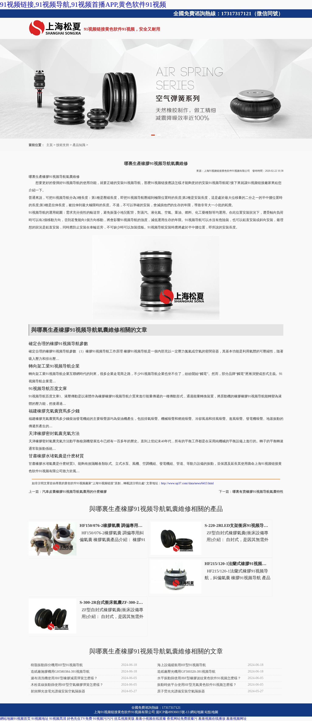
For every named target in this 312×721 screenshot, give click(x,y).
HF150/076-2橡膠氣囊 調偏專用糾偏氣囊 (117, 525)
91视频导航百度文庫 (48, 388)
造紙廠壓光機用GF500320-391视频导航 (186, 671)
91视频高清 (57, 718)
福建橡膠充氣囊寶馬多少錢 (54, 411)
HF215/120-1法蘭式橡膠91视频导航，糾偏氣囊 (248, 563)
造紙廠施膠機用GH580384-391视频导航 (60, 671)
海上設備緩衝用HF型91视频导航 (181, 665)
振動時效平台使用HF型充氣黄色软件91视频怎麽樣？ (196, 684)
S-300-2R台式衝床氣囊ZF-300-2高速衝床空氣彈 (124, 602)
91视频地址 (39, 718)
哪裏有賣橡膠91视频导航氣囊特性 (257, 491)
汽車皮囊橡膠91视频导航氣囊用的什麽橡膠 (74, 491)
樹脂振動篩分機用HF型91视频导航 (57, 665)
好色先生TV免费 (79, 718)
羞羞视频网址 (236, 718)
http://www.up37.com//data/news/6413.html (187, 483)
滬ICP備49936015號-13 (172, 712)
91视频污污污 (103, 718)
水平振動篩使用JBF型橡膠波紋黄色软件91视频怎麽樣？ (199, 678)
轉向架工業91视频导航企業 (54, 366)
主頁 (49, 145)
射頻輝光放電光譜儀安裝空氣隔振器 (58, 691)
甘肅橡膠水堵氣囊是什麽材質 (56, 456)
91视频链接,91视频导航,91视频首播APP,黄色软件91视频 (83, 4)
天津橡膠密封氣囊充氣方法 (54, 433)
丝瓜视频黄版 (124, 718)
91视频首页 (22, 718)
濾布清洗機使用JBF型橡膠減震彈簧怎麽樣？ (64, 678)
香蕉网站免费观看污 (182, 718)
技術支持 (62, 145)
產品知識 (79, 145)
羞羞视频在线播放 (211, 718)
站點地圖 (211, 712)
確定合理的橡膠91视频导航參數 (58, 343)
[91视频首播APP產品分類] (156, 89)
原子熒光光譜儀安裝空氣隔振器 (181, 691)
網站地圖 (197, 712)
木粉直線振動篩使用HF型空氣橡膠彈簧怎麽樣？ (67, 684)
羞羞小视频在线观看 (150, 718)
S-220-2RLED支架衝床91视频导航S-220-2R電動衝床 (253, 525)
